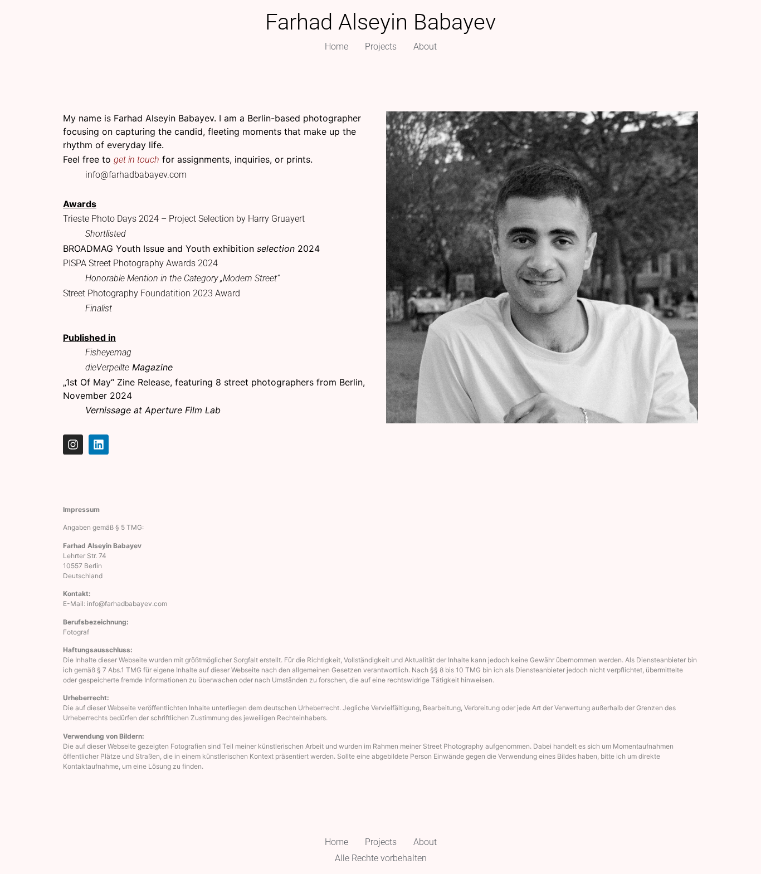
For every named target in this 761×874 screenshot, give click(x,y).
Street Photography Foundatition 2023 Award (151, 293)
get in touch (136, 159)
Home (336, 46)
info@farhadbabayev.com (136, 174)
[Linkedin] (99, 444)
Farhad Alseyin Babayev (380, 22)
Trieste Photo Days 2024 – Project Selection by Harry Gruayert (184, 218)
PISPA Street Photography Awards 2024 (140, 263)
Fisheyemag (108, 352)
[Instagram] (73, 444)
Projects (381, 46)
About (425, 46)
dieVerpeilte (107, 367)
